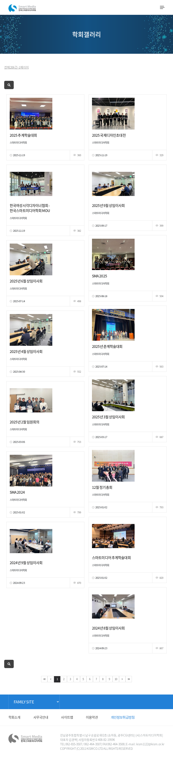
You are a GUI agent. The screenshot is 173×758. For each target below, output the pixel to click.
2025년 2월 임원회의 (24, 421)
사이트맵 (67, 717)
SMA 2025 (99, 275)
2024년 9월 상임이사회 (26, 562)
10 (116, 679)
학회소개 (14, 717)
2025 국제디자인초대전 (109, 135)
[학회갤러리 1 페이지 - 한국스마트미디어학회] (22, 7)
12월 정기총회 (102, 487)
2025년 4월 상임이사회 (26, 351)
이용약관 (92, 717)
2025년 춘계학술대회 (107, 346)
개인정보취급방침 (123, 717)
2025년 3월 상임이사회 (108, 416)
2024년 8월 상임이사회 (108, 628)
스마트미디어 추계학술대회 (111, 557)
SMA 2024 (17, 492)
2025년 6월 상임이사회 (26, 281)
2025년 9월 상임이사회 (108, 205)
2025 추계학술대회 (23, 135)
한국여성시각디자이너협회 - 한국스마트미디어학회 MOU (30, 208)
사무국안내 (40, 717)
